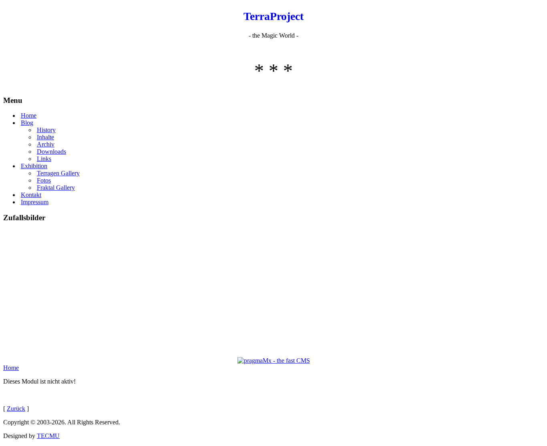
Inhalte (45, 137)
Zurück (16, 408)
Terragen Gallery (58, 173)
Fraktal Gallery (56, 187)
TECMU (48, 435)
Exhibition (34, 166)
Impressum (34, 202)
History (46, 130)
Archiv (45, 144)
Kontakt (31, 194)
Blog (27, 122)
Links (44, 158)
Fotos (44, 180)
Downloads (51, 151)
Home (28, 115)
